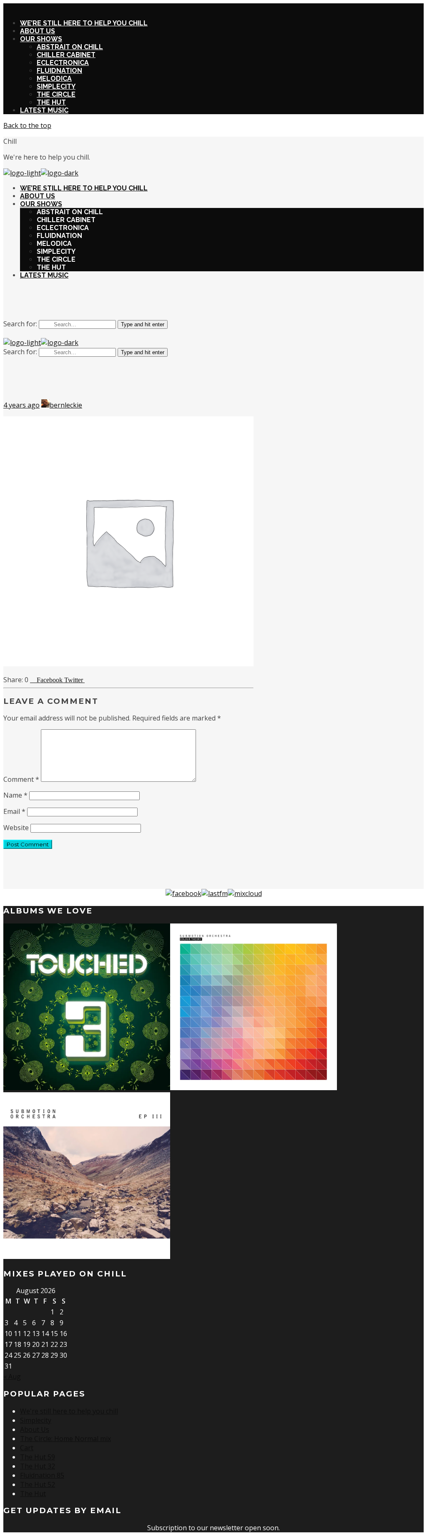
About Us (34, 1429)
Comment (21, 779)
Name (15, 795)
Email (14, 811)
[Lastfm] (214, 893)
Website (16, 827)
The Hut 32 (37, 1466)
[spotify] (223, 302)
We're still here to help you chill (69, 1411)
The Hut (33, 1493)
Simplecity (35, 1420)
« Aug (12, 1376)
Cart (26, 1447)
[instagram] (203, 302)
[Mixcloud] (245, 893)
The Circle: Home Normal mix (65, 1438)
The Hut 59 (37, 1456)
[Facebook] (183, 893)
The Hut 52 (37, 1484)
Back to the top (27, 125)
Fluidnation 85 (42, 1475)
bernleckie (66, 405)
